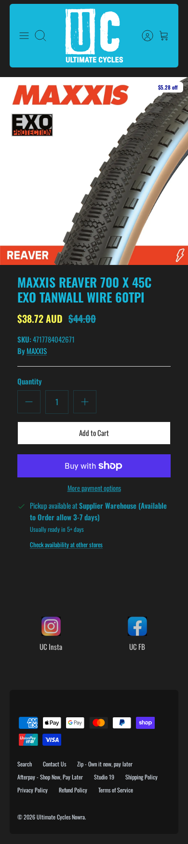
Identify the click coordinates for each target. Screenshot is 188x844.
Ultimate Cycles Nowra (61, 817)
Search (24, 764)
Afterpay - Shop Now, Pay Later (50, 777)
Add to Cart (94, 432)
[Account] (142, 35)
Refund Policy (73, 790)
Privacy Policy (32, 790)
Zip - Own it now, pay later (105, 764)
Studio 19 (104, 777)
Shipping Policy (141, 777)
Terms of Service (115, 790)
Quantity (29, 381)
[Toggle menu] (24, 35)
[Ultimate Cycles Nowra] (94, 36)
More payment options (94, 488)
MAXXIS (37, 350)
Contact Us (54, 764)
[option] (94, 171)
